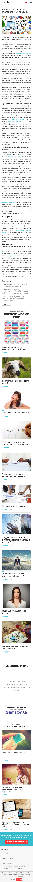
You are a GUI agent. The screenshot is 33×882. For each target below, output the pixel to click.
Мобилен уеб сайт (9, 298)
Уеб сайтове (16, 285)
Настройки (13, 879)
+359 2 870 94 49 (8, 858)
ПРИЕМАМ (19, 879)
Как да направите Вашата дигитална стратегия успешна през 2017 (16, 539)
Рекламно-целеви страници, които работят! (15, 647)
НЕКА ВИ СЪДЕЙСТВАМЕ (15, 842)
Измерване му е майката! (14, 506)
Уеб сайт (11, 290)
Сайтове (15, 294)
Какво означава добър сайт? (15, 412)
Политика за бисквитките (26, 874)
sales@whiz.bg (7, 854)
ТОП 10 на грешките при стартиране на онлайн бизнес (16, 443)
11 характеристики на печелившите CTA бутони (14, 348)
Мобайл (20, 298)
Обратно (7, 304)
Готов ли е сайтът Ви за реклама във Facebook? (13, 574)
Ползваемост (17, 296)
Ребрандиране (7, 300)
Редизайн (6, 292)
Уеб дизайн (21, 290)
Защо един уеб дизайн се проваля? (14, 612)
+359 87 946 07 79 (8, 863)
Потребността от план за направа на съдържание (13, 475)
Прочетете (6, 352)
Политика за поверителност (14, 874)
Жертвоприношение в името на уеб (15, 382)
